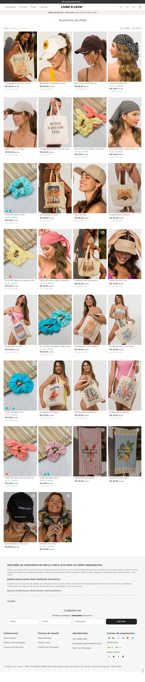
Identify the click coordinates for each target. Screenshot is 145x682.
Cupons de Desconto (13, 647)
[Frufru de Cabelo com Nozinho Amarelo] (7, 277)
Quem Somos (10, 638)
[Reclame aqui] (110, 647)
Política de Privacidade (14, 643)
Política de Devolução (48, 647)
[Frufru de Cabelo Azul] (10, 211)
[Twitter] (114, 656)
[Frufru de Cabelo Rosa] (13, 211)
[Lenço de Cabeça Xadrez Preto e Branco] (111, 145)
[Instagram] (123, 656)
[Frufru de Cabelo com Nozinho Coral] (10, 277)
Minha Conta (44, 643)
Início (6, 28)
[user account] (133, 7)
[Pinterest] (109, 656)
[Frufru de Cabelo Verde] (7, 211)
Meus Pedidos (44, 638)
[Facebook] (118, 656)
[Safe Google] (118, 647)
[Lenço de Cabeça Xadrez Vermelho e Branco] (114, 145)
